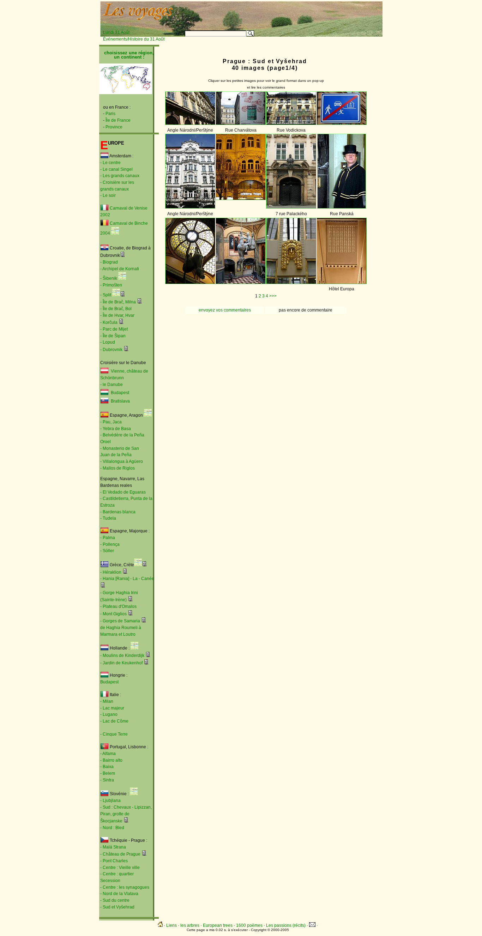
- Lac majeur (112, 708)
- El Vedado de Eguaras (123, 492)
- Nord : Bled (112, 827)
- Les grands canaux (119, 175)
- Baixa (107, 766)
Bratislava (120, 401)
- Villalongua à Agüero (121, 461)
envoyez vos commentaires (225, 310)
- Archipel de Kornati (119, 268)
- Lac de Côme (114, 721)
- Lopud (107, 342)
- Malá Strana (113, 847)
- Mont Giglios (113, 613)
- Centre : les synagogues (124, 887)
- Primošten (111, 285)
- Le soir (108, 195)
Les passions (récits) (286, 925)
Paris (110, 113)
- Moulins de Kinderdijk (122, 655)
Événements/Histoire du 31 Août (133, 39)
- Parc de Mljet (114, 329)
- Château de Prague (120, 854)
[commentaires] (122, 255)
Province (114, 127)
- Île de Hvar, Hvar (117, 315)
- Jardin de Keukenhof (121, 662)
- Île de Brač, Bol (116, 308)
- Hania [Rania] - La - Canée (127, 578)
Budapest (119, 393)
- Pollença (110, 544)
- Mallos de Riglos (117, 468)
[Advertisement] (294, 13)
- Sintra (107, 780)
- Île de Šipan (113, 335)
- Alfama (108, 753)
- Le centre (110, 162)
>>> (273, 296)
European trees (218, 925)
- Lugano (109, 714)
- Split (105, 294)
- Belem (107, 773)
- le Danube (111, 384)
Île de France (118, 120)
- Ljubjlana (110, 800)
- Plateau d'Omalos (118, 606)
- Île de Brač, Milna (118, 302)
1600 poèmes (249, 925)
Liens (171, 925)
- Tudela (108, 518)
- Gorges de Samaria (120, 620)
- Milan (106, 701)
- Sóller (107, 550)
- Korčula (109, 322)
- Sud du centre (114, 900)
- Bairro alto (111, 760)
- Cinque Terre (114, 734)
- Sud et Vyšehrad (117, 907)
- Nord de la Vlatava (119, 893)
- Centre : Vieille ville (120, 867)
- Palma (107, 537)
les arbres (189, 925)
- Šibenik (108, 278)
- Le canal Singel (116, 169)
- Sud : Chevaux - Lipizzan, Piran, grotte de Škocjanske (126, 814)
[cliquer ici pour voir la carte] (115, 233)
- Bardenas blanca (117, 511)
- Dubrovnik (111, 349)
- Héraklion (110, 572)
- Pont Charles (114, 860)
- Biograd (109, 262)
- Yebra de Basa (115, 428)
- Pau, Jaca (111, 421)
